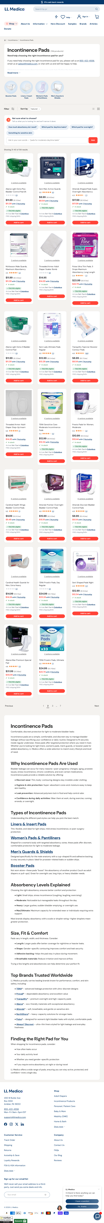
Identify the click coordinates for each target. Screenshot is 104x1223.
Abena (19, 1004)
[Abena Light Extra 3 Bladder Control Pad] (19, 326)
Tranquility (21, 999)
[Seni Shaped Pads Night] (85, 561)
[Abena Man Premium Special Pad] (19, 639)
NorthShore (22, 1014)
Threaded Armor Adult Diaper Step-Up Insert (15, 426)
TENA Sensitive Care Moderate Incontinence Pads (49, 427)
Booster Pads (22, 865)
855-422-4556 (87, 60)
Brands (83, 24)
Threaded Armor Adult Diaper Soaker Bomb (49, 268)
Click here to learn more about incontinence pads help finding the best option (43, 70)
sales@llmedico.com (27, 63)
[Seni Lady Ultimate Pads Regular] (52, 326)
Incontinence (13, 40)
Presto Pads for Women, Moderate (83, 426)
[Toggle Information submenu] (46, 23)
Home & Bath (60, 1121)
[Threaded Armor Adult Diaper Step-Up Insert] (19, 403)
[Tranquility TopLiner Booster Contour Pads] (85, 326)
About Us (25, 24)
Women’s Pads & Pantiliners (35, 837)
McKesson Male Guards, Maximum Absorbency (16, 268)
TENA (19, 988)
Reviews (58, 1160)
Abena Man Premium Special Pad (18, 661)
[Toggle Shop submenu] (16, 23)
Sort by (24, 108)
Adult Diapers (60, 1096)
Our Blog (58, 1155)
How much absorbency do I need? (22, 127)
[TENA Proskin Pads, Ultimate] (52, 639)
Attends (20, 1009)
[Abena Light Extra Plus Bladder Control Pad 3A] (19, 167)
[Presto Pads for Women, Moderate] (85, 403)
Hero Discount (58, 24)
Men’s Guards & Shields (32, 851)
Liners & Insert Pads (28, 824)
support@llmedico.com (15, 1117)
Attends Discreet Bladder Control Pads (83, 506)
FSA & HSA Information (14, 1165)
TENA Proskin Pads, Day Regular (49, 584)
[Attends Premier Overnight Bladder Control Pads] (52, 484)
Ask (93, 140)
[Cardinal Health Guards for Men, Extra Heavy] (19, 561)
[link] (22, 705)
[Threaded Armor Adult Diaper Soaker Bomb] (52, 245)
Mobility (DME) (61, 1116)
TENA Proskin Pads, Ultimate (51, 660)
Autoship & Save (11, 1155)
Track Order (9, 1140)
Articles (94, 24)
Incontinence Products (64, 1101)
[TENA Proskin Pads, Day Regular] (52, 561)
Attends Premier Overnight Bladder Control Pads (51, 506)
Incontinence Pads (26, 40)
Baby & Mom (60, 1111)
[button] (6, 1219)
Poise (19, 1019)
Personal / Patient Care (64, 1106)
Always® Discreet (25, 1024)
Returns (7, 1150)
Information (39, 24)
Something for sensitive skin (20, 133)
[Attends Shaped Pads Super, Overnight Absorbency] (85, 167)
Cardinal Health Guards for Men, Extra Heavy (17, 584)
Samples (72, 24)
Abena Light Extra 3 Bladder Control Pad (18, 348)
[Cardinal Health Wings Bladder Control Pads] (19, 484)
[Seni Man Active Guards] (52, 167)
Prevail (19, 993)
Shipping (8, 1145)
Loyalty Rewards (11, 1160)
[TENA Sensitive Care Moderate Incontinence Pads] (52, 403)
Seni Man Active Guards (50, 189)
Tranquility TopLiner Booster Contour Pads (84, 348)
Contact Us (59, 1145)
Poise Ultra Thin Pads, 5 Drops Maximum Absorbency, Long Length (83, 269)
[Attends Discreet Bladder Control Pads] (85, 484)
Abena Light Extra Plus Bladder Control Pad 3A (16, 190)
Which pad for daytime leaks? (54, 127)
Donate (7, 28)
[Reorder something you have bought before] (56, 16)
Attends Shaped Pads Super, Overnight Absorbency (85, 190)
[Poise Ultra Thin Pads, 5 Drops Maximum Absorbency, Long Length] (85, 245)
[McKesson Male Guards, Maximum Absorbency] (19, 245)
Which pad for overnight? (82, 127)
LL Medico (14, 1207)
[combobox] (66, 9)
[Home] (5, 40)
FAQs (56, 1150)
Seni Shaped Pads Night (82, 582)
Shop (11, 23)
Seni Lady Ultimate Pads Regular (49, 348)
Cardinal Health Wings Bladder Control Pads (15, 506)
